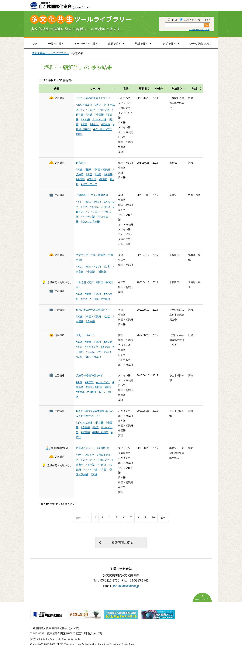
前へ (78, 517)
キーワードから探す (86, 43)
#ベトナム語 (88, 216)
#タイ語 (85, 119)
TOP (34, 43)
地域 (194, 88)
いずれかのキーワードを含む (197, 20)
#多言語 (108, 174)
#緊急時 (105, 124)
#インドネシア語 (102, 129)
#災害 (84, 124)
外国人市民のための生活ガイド (93, 309)
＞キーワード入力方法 (199, 29)
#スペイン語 (99, 119)
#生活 (84, 206)
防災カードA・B (85, 335)
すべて (174, 20)
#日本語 (91, 179)
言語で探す (169, 43)
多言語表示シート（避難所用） (93, 448)
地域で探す (141, 43)
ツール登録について (201, 43)
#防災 (98, 104)
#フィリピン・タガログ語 (95, 109)
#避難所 (103, 179)
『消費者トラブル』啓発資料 (92, 195)
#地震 (98, 174)
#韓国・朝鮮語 (102, 169)
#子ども (94, 124)
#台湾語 (94, 299)
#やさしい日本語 (90, 221)
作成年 (159, 88)
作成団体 (177, 88)
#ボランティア (89, 184)
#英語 (79, 134)
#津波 (89, 114)
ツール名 (95, 88)
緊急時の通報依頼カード (89, 375)
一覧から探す (56, 43)
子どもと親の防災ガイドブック (93, 98)
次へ (163, 517)
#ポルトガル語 (84, 104)
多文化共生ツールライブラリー (50, 53)
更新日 (143, 88)
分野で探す (114, 43)
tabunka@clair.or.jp (126, 586)
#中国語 (99, 114)
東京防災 (81, 162)
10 (153, 517)
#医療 (88, 169)
